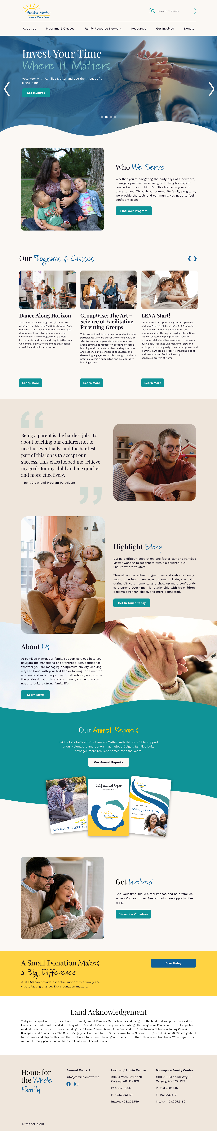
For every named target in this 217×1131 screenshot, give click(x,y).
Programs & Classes (60, 28)
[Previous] (189, 259)
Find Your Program (133, 211)
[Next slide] (208, 82)
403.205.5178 (124, 1088)
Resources (138, 28)
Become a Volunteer (133, 914)
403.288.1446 (169, 1088)
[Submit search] (153, 11)
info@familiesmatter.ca (82, 1077)
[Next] (195, 259)
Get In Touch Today (132, 603)
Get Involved (165, 28)
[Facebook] (68, 1084)
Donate (189, 28)
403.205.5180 (176, 1101)
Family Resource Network (102, 28)
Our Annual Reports (108, 762)
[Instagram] (76, 1084)
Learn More (35, 107)
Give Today (173, 963)
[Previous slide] (3, 82)
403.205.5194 (131, 1101)
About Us (29, 28)
